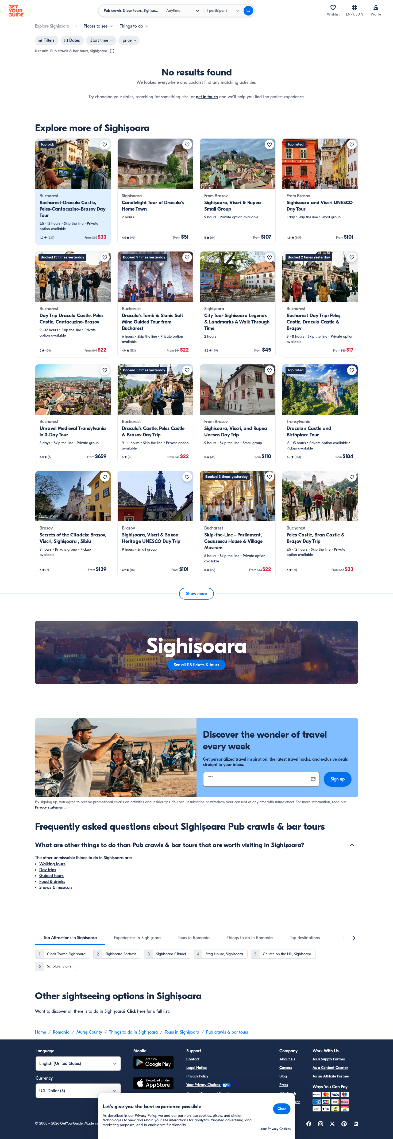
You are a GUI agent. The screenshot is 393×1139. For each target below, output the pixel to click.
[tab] (70, 938)
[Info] (112, 51)
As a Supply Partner (329, 1059)
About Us (287, 1059)
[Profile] (376, 7)
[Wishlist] (333, 7)
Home (40, 1032)
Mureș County (89, 1032)
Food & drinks (52, 881)
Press (283, 1085)
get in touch (207, 96)
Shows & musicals (55, 887)
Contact (192, 1059)
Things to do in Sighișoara (133, 1032)
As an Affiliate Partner (331, 1076)
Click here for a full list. (148, 1011)
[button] (73, 191)
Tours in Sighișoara (182, 1032)
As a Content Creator (330, 1067)
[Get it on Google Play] (153, 1063)
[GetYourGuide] (16, 10)
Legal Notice (196, 1067)
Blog (283, 1076)
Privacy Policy (197, 1076)
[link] (73, 191)
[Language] (354, 7)
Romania (61, 1032)
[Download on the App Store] (153, 1084)
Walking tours (52, 864)
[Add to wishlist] (105, 144)
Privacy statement (50, 807)
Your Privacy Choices (203, 1085)
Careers (285, 1067)
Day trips (47, 869)
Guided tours (51, 875)
